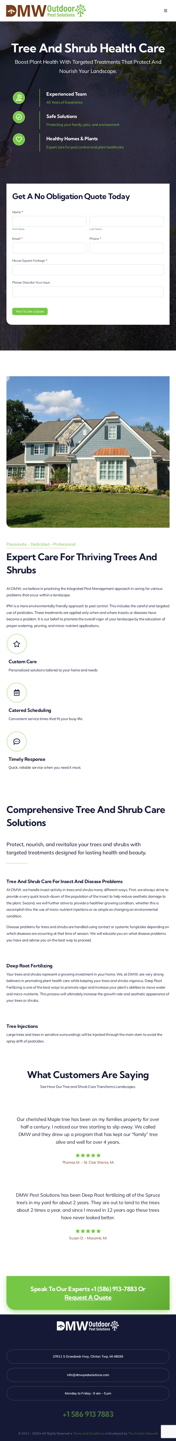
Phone (95, 239)
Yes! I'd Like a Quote (30, 311)
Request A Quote (88, 1297)
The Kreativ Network (143, 1433)
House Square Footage (29, 260)
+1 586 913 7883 (88, 1414)
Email (17, 239)
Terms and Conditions (89, 1433)
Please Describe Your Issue (31, 282)
